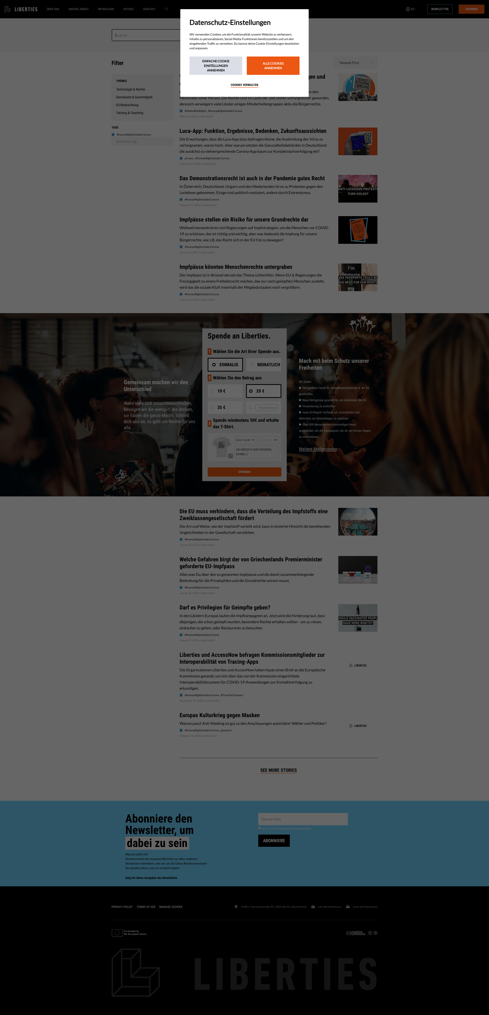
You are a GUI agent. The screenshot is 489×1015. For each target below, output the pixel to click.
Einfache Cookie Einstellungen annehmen (215, 65)
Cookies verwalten (244, 85)
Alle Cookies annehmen (273, 65)
